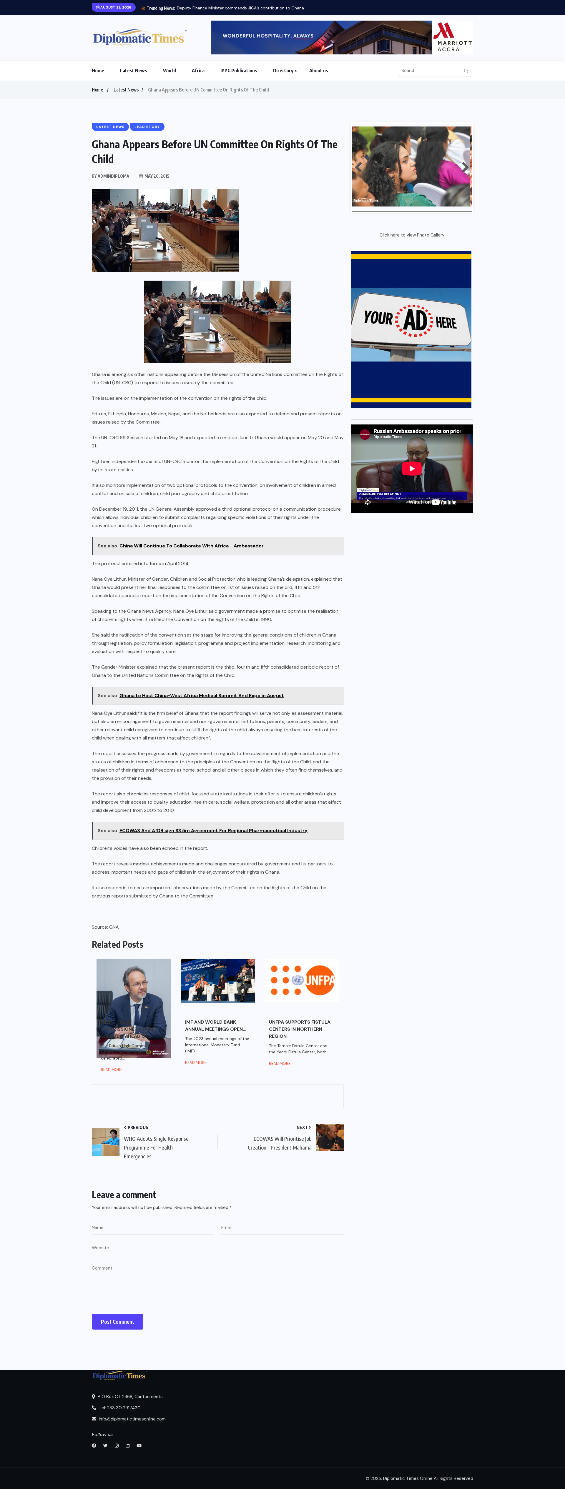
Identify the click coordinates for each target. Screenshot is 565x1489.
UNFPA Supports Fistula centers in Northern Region (299, 1029)
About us (318, 71)
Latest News (133, 71)
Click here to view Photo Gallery (412, 235)
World (169, 71)
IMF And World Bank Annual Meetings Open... (215, 1025)
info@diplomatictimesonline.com (132, 1419)
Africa (198, 71)
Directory (283, 71)
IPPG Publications (238, 71)
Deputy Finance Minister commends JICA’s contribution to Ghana (240, 8)
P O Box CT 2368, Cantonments (130, 1397)
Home (98, 71)
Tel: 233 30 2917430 (119, 1408)
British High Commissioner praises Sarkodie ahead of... (129, 1029)
